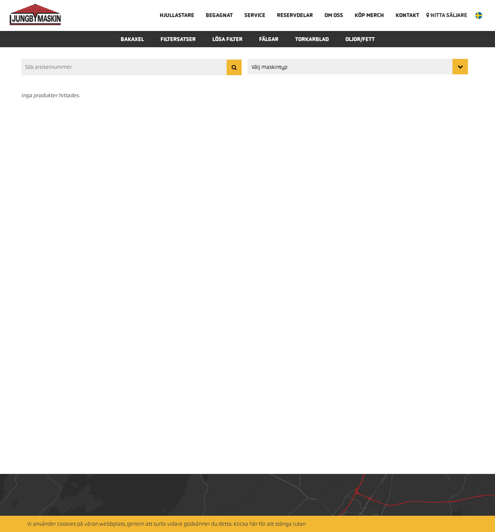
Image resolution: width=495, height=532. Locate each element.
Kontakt (407, 15)
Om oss (333, 15)
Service (254, 15)
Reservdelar (295, 15)
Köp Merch (369, 15)
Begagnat (219, 15)
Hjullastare (177, 15)
